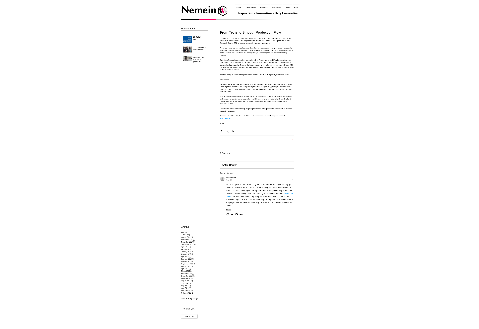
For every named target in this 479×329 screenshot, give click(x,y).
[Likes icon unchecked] (227, 214)
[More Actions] (292, 178)
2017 (222, 123)
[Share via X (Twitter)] (227, 131)
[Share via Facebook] (221, 131)
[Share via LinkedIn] (233, 131)
